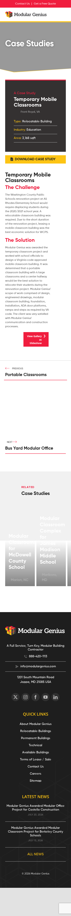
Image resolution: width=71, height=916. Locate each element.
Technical (35, 745)
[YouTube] (45, 697)
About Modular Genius (36, 724)
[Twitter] (15, 697)
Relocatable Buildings (35, 731)
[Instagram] (25, 697)
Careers (35, 773)
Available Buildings (35, 752)
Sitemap (35, 780)
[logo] (26, 13)
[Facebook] (35, 697)
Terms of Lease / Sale (35, 759)
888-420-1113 (38, 656)
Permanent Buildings (35, 738)
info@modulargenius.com (38, 666)
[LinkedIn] (55, 697)
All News (35, 854)
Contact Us (36, 766)
